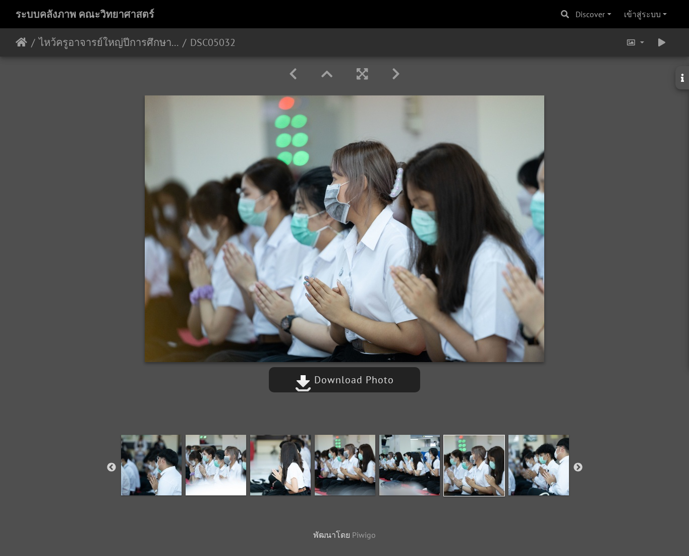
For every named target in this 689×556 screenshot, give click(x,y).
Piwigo (364, 535)
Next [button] (578, 468)
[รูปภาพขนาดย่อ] (326, 74)
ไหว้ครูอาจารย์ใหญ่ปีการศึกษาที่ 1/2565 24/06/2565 (109, 42)
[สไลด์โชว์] (661, 42)
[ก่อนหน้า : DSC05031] (293, 74)
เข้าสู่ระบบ (642, 14)
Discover (590, 14)
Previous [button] (111, 468)
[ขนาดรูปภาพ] (635, 42)
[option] (151, 465)
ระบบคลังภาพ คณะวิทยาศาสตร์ (85, 14)
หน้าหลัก (21, 42)
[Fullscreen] (362, 74)
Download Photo (352, 379)
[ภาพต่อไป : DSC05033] (396, 74)
